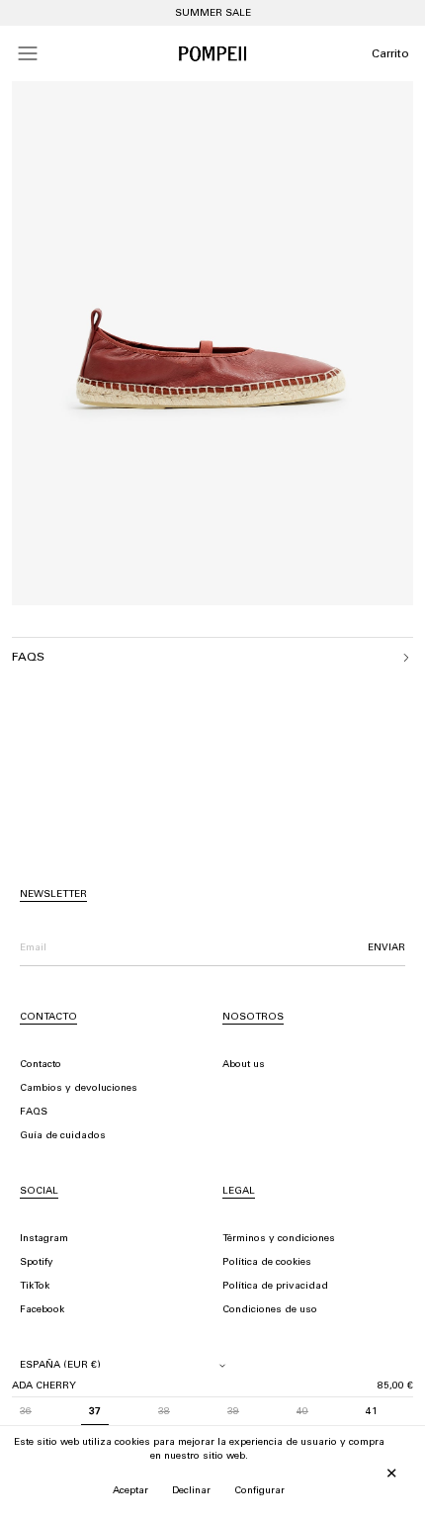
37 (95, 1412)
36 (26, 1412)
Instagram (44, 1239)
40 (302, 1412)
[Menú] (28, 53)
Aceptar (130, 1491)
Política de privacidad (275, 1287)
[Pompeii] (212, 53)
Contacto (40, 1065)
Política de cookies (266, 1263)
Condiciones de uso (269, 1310)
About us (243, 1065)
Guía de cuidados (63, 1136)
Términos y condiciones (278, 1239)
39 (233, 1412)
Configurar (259, 1491)
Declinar (191, 1491)
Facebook (42, 1310)
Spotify (36, 1263)
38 (164, 1412)
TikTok (34, 1287)
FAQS (33, 1113)
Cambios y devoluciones (78, 1089)
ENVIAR (386, 948)
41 (372, 1412)
